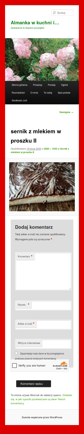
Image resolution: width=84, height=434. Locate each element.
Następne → (66, 112)
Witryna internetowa (29, 343)
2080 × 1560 (50, 148)
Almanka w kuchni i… (35, 22)
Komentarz (25, 256)
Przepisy (37, 84)
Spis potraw (64, 92)
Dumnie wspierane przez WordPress (42, 417)
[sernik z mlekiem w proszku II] (42, 186)
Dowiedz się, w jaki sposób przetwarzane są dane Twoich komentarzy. (41, 399)
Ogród (64, 84)
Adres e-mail (26, 324)
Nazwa (23, 305)
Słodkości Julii (19, 100)
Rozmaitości (18, 92)
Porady (51, 84)
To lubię (48, 92)
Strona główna (19, 84)
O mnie (34, 92)
